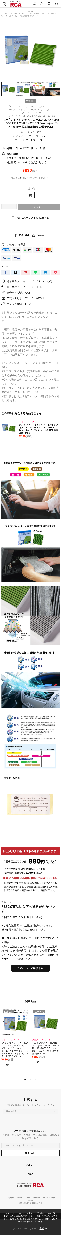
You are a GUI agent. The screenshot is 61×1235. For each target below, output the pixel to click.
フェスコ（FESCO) (36, 140)
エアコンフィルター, (30, 112)
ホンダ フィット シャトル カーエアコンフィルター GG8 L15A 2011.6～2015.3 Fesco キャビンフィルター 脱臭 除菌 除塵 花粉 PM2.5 (38, 429)
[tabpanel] (15, 1041)
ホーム (30, 11)
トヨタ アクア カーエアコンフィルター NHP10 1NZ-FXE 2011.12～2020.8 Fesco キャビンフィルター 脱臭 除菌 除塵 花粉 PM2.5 (45, 1048)
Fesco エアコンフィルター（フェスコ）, (30, 106)
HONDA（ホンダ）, (41, 109)
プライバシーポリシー (25, 1228)
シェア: (5, 267)
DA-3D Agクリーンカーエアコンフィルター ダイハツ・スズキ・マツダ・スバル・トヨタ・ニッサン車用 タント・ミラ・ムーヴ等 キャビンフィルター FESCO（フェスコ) (15, 1049)
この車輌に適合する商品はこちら (21, 413)
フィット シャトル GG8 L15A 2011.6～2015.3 (30, 115)
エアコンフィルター (37, 136)
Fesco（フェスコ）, (19, 109)
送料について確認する (30, 968)
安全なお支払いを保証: (13, 244)
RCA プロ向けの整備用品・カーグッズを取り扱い (16, 3)
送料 (20, 177)
